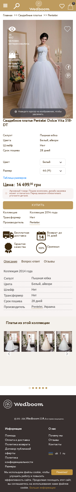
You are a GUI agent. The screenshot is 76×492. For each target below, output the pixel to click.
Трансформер (12, 217)
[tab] (12, 262)
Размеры (10, 466)
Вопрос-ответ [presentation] (30, 261)
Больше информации (43, 487)
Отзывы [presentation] (49, 261)
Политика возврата (17, 444)
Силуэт (8, 135)
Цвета (7, 140)
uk (56, 453)
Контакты (55, 444)
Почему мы (56, 435)
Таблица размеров (14, 178)
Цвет (6, 162)
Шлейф (8, 145)
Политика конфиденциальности (19, 460)
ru (64, 453)
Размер (7, 170)
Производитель (13, 222)
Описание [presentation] (10, 261)
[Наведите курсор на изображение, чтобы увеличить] (38, 69)
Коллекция (10, 212)
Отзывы (54, 440)
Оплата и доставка (17, 440)
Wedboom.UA (35, 419)
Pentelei (35, 222)
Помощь (10, 435)
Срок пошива (11, 150)
